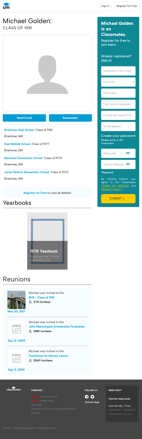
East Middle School (17, 144)
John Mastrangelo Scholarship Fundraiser (57, 326)
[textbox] (118, 70)
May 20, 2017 (16, 311)
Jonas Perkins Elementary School (26, 172)
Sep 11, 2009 (16, 369)
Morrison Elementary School (23, 158)
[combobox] (118, 71)
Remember (70, 118)
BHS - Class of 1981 (41, 297)
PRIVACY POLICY (111, 189)
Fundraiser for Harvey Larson (48, 356)
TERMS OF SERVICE (115, 185)
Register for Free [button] (35, 193)
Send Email (24, 118)
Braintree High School (19, 130)
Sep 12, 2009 (16, 340)
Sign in (106, 60)
